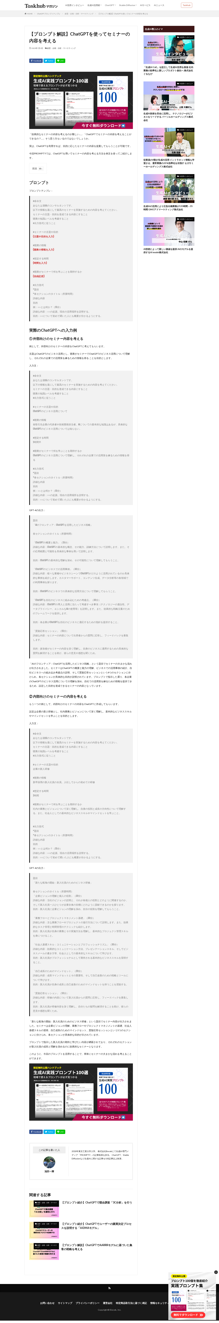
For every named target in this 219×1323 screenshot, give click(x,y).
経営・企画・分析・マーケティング (79, 14)
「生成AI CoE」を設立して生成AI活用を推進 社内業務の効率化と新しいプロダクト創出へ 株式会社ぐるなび (168, 70)
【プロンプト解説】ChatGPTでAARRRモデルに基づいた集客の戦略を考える (96, 1247)
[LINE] (60, 61)
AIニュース (159, 5)
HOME (30, 14)
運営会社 (107, 1302)
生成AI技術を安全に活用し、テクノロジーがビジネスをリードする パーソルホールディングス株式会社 (168, 116)
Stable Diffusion (127, 5)
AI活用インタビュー (74, 5)
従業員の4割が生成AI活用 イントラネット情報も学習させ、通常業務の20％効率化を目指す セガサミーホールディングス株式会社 (168, 163)
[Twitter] (49, 61)
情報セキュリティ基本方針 (164, 1302)
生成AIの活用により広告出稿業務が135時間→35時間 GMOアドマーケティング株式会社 (168, 208)
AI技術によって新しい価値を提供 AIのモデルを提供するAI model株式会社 (168, 251)
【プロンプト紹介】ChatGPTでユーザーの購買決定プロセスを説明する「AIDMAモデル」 (96, 1225)
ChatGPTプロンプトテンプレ (48, 14)
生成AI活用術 (93, 5)
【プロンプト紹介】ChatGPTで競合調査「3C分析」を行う (96, 1202)
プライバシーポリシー (88, 1302)
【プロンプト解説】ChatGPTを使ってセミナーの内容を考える (123, 14)
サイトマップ (65, 1302)
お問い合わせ (47, 1302)
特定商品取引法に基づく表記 (131, 1302)
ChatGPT (109, 5)
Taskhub (187, 5)
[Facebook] (36, 61)
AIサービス (145, 5)
